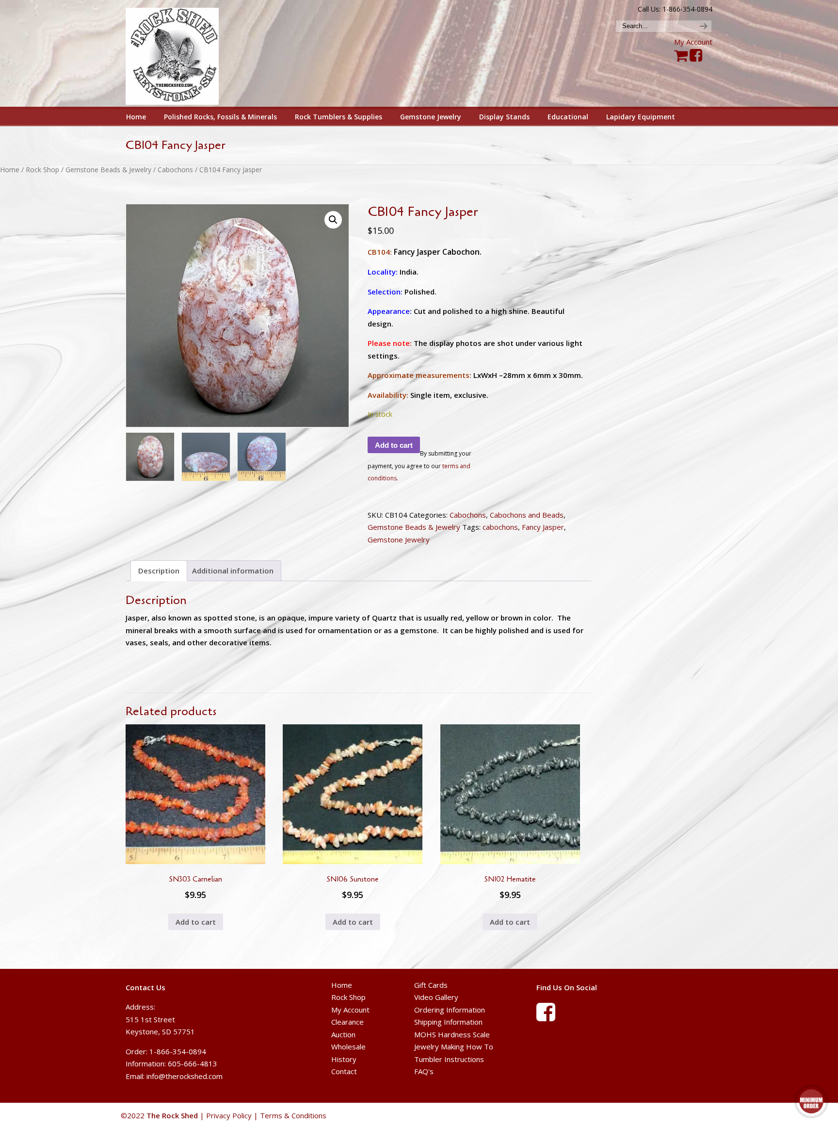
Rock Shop (42, 169)
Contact (344, 1071)
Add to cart (394, 445)
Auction (343, 1034)
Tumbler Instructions (449, 1059)
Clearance (347, 1022)
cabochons (500, 527)
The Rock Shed (183, 54)
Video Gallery (436, 997)
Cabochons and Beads (527, 515)
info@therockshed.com (184, 1076)
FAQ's (424, 1071)
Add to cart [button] (196, 922)
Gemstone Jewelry (399, 539)
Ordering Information (449, 1009)
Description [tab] (158, 570)
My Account (693, 42)
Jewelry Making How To (453, 1046)
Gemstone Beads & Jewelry (108, 169)
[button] (333, 220)
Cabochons (175, 169)
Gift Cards (431, 985)
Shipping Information (448, 1022)
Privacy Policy (229, 1115)
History (343, 1059)
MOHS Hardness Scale (452, 1034)
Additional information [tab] (233, 570)
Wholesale (348, 1046)
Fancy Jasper (543, 527)
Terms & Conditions (293, 1115)
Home (9, 169)
